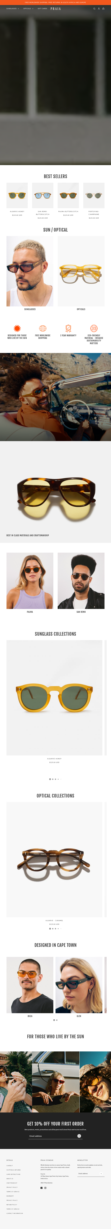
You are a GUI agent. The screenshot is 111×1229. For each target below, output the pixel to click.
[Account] (99, 8)
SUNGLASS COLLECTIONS (55, 634)
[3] (58, 779)
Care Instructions (13, 1174)
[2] (55, 779)
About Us (9, 1178)
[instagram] (45, 1187)
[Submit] (79, 1136)
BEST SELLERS (55, 176)
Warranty (10, 1196)
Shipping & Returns (13, 1170)
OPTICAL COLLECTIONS (55, 796)
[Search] (94, 8)
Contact (9, 1165)
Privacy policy (12, 1200)
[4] (61, 779)
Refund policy (11, 1204)
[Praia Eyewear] (55, 8)
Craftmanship (11, 1183)
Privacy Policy (12, 1187)
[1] (52, 779)
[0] (50, 779)
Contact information (14, 1213)
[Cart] (103, 8)
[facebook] (42, 1187)
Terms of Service (12, 1191)
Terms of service (12, 1209)
